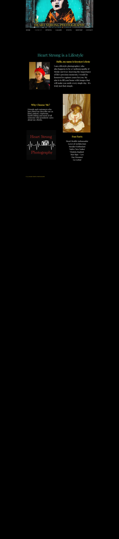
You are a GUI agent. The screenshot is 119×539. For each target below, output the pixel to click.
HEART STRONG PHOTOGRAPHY (59, 25)
